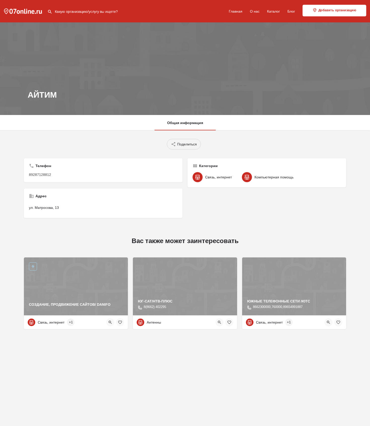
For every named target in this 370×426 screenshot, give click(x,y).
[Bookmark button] (120, 322)
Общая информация (185, 123)
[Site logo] (24, 11)
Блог (291, 11)
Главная (235, 11)
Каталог (273, 11)
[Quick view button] (110, 322)
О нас (255, 11)
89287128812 (40, 175)
